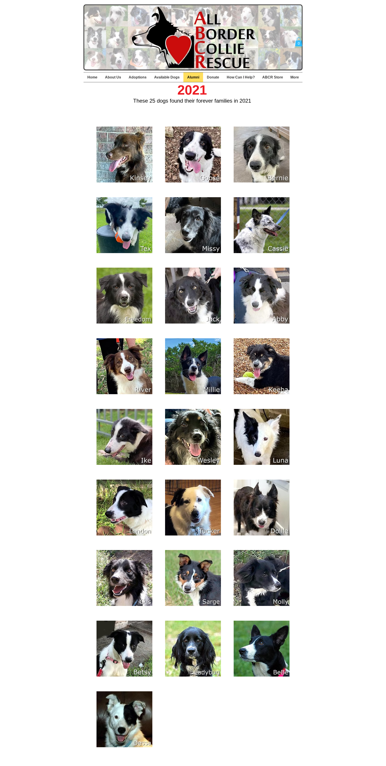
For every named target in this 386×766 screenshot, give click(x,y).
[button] (298, 42)
